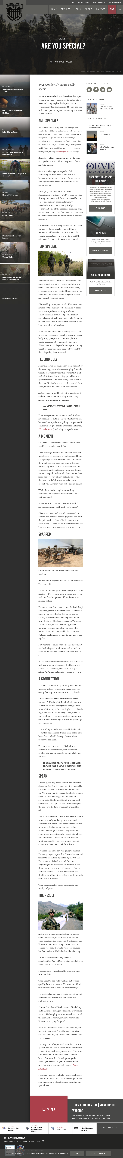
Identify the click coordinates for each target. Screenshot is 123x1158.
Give (112, 9)
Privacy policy (98, 1153)
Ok (77, 1153)
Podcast (93, 2)
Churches (80, 2)
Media (87, 2)
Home (54, 9)
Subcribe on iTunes (100, 250)
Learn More (100, 290)
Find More (100, 208)
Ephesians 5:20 (46, 429)
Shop (109, 2)
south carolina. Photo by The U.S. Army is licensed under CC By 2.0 (101, 71)
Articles (65, 9)
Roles (77, 9)
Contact (100, 9)
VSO (73, 2)
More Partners (110, 1127)
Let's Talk (48, 1109)
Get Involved (116, 2)
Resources (101, 2)
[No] (120, 1153)
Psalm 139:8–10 (63, 151)
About (88, 9)
